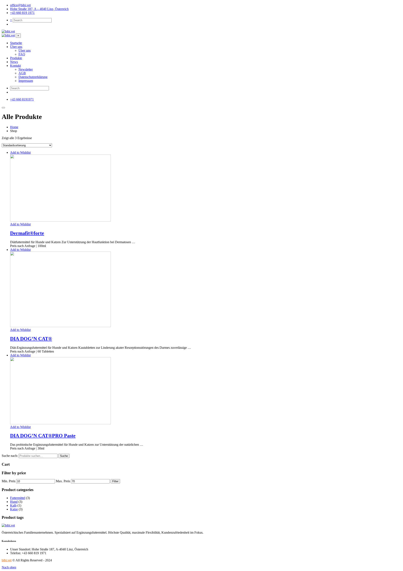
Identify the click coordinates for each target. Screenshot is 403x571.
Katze (14, 509)
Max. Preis (63, 481)
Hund (14, 501)
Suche (64, 455)
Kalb (13, 505)
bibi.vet (7, 560)
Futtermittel (17, 498)
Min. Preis (8, 481)
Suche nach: (10, 455)
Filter (115, 481)
